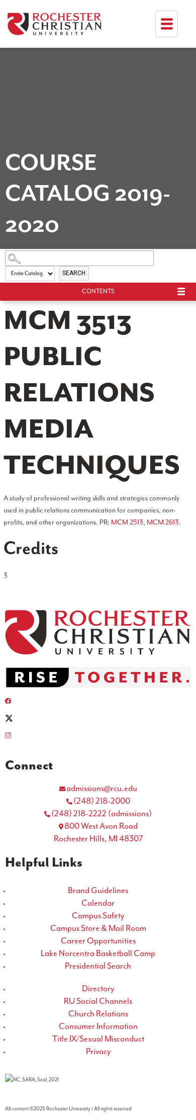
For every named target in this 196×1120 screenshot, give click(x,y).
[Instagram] (98, 735)
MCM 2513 (127, 523)
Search (73, 273)
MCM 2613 (163, 523)
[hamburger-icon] (166, 24)
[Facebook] (98, 701)
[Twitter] (98, 718)
